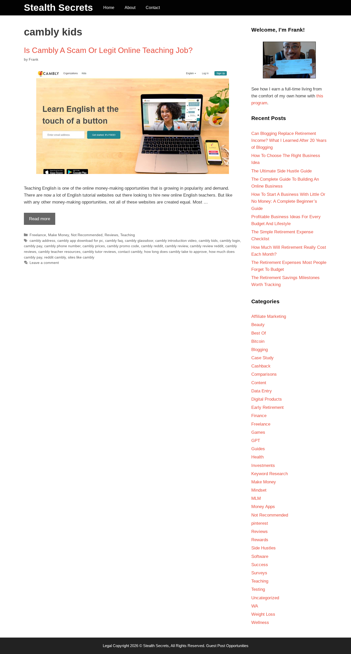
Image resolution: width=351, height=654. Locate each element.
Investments (263, 465)
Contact (153, 7)
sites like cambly (81, 257)
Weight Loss (263, 614)
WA (254, 606)
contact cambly (130, 252)
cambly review (176, 246)
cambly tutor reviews (99, 252)
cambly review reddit (206, 246)
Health (257, 457)
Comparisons (264, 374)
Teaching (127, 235)
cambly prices (93, 246)
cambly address (42, 240)
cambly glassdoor (139, 240)
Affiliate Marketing (268, 316)
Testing (258, 589)
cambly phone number (62, 246)
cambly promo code (123, 246)
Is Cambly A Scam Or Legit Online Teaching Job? (108, 50)
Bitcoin (257, 341)
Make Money (58, 235)
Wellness (260, 622)
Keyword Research (269, 473)
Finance (258, 415)
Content (258, 382)
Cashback (261, 366)
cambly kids (208, 240)
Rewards (259, 539)
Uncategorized (265, 597)
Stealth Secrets (58, 7)
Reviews (111, 235)
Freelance (38, 235)
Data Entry (261, 391)
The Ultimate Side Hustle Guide (281, 171)
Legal (107, 645)
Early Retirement (267, 407)
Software (259, 556)
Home (108, 7)
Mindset (258, 490)
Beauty (258, 324)
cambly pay (33, 246)
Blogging (259, 349)
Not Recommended (87, 235)
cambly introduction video (176, 240)
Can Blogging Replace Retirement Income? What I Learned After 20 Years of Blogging (289, 140)
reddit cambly (55, 257)
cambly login (230, 240)
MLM (256, 498)
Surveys (259, 572)
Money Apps (263, 506)
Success (259, 564)
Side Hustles (263, 548)
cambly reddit (152, 246)
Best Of (258, 333)
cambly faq (114, 240)
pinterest (259, 523)
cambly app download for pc (80, 240)
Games (258, 432)
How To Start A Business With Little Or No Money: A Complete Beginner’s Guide (288, 201)
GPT (255, 440)
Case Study (262, 357)
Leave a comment (44, 263)
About (130, 7)
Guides (258, 448)
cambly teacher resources (59, 252)
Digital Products (266, 399)
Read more (37, 220)
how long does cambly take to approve (175, 252)
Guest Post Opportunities (227, 645)
